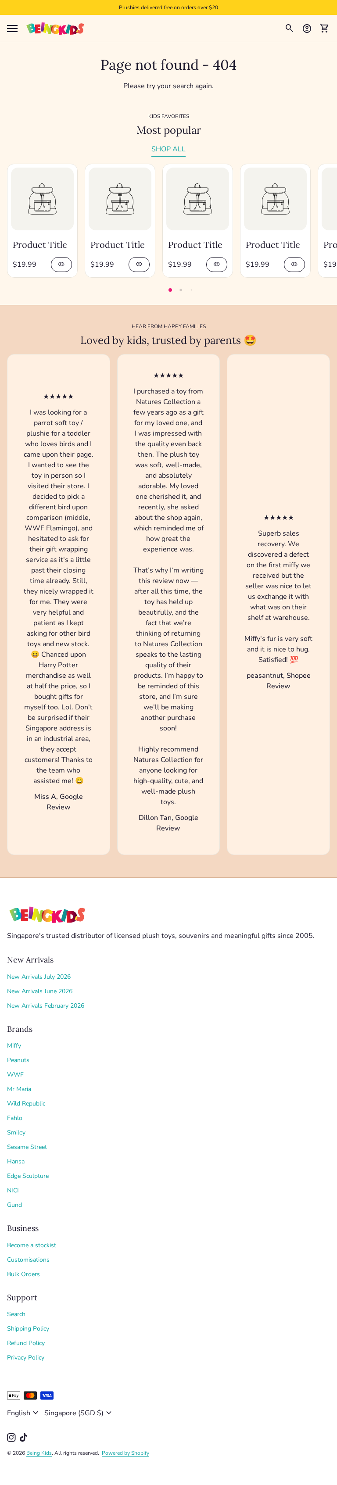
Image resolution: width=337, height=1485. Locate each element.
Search (16, 1314)
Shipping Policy (28, 1328)
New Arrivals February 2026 (45, 1006)
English (24, 1413)
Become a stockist (31, 1245)
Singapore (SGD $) (79, 1413)
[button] (170, 290)
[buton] (24, 1413)
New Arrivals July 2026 (39, 977)
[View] (42, 199)
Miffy (14, 1045)
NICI (13, 1190)
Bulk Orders (23, 1274)
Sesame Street (27, 1147)
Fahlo (14, 1118)
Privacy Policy (25, 1357)
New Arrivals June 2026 (39, 991)
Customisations (28, 1260)
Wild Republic (26, 1103)
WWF (15, 1074)
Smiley (16, 1132)
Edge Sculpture (28, 1176)
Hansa (16, 1161)
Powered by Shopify (125, 1452)
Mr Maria (19, 1089)
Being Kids (39, 1452)
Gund (14, 1205)
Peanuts (18, 1060)
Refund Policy (26, 1343)
